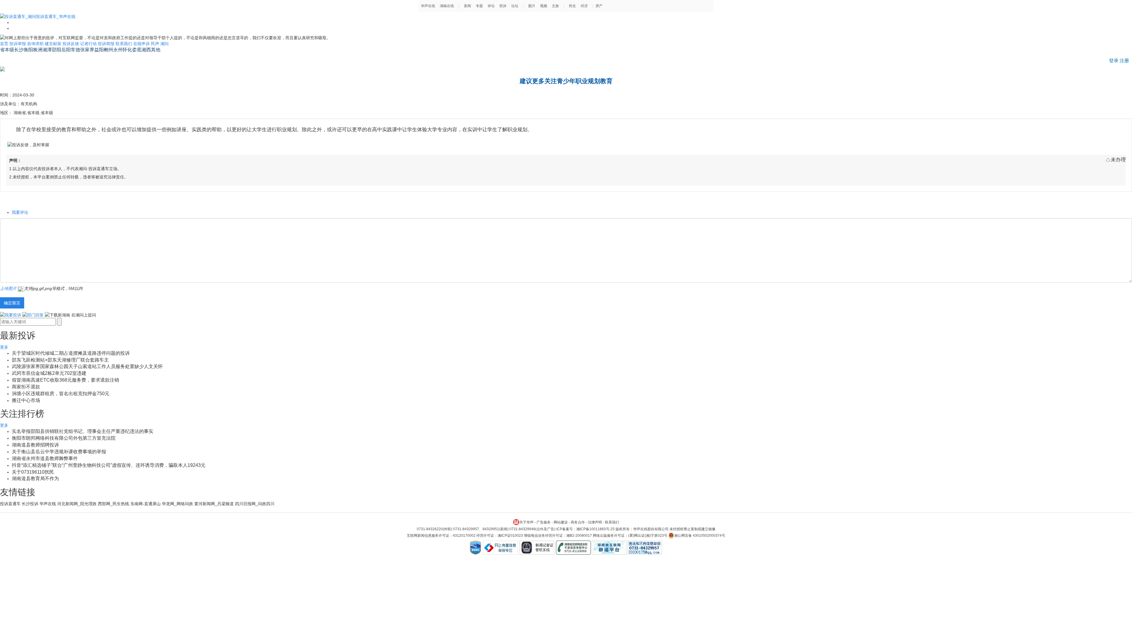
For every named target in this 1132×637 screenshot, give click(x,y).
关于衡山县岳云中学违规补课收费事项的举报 (59, 451)
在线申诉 (141, 43)
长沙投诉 (30, 503)
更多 (4, 347)
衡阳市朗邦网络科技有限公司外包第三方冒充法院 (64, 438)
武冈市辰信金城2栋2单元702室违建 (49, 373)
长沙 (19, 49)
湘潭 (47, 49)
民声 (155, 43)
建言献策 (53, 43)
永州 (118, 49)
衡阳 (28, 49)
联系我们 (124, 43)
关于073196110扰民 (33, 472)
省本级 (7, 49)
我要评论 (20, 212)
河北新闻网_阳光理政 (77, 503)
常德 (75, 49)
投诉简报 (106, 43)
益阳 (99, 49)
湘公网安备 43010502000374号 (699, 535)
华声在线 (48, 503)
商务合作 (578, 522)
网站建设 (561, 522)
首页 (4, 43)
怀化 (127, 49)
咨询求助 (35, 43)
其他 (155, 49)
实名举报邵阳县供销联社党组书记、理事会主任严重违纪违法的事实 (82, 431)
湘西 (146, 49)
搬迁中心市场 (26, 400)
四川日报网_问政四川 (254, 503)
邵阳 (56, 49)
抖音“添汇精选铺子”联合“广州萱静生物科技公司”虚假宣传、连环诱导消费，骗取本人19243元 (108, 465)
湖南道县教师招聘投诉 (35, 444)
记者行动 (88, 43)
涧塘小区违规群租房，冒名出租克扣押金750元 (60, 393)
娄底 (137, 49)
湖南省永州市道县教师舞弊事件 (45, 458)
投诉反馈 (70, 43)
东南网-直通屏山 (145, 503)
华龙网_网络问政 (177, 503)
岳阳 (66, 49)
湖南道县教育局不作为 (35, 478)
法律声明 (595, 522)
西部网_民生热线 (113, 503)
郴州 (108, 49)
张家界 (87, 49)
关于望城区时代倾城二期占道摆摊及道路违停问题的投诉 (71, 353)
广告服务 (544, 522)
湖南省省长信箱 (16, 57)
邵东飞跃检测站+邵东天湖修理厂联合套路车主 (60, 359)
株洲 (37, 49)
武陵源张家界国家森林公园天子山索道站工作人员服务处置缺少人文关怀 (87, 366)
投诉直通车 (10, 503)
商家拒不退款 (26, 386)
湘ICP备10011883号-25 (595, 529)
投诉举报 (17, 43)
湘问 (164, 43)
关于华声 (526, 522)
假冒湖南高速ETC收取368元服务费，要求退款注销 (65, 379)
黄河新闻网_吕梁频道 (214, 503)
